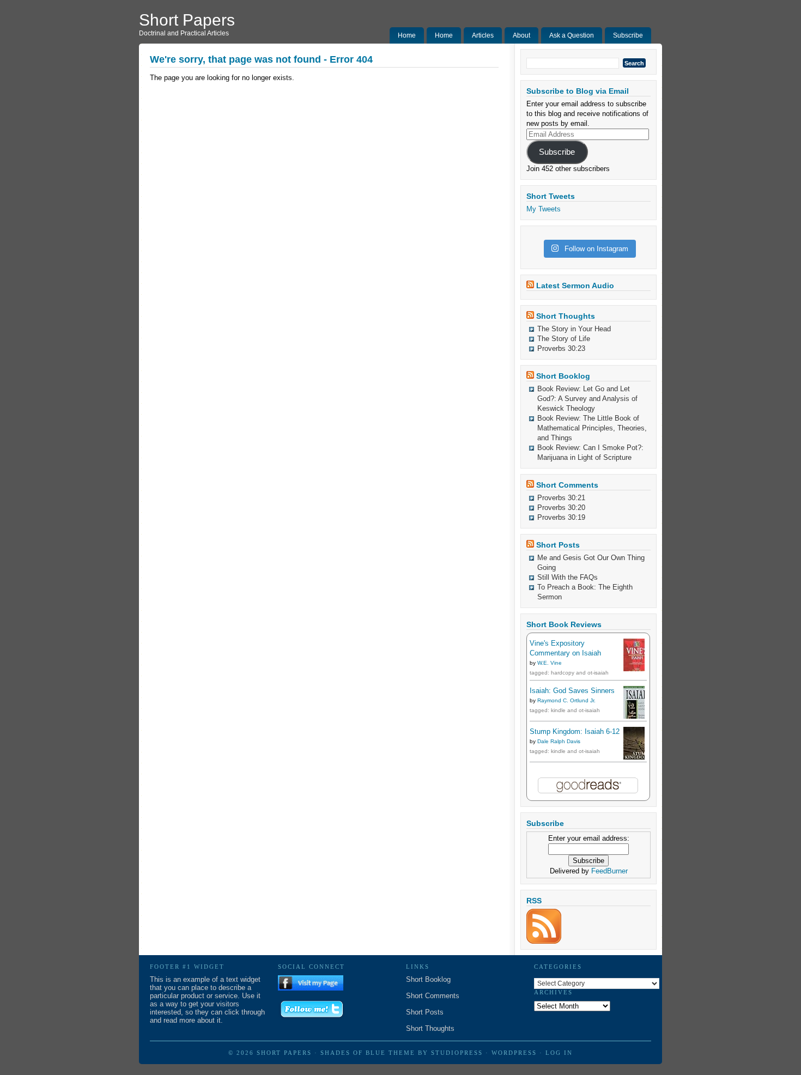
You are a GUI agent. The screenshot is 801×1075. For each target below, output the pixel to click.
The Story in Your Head (574, 329)
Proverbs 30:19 (561, 517)
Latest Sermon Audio (575, 285)
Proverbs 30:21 (561, 498)
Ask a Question (571, 35)
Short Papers (187, 20)
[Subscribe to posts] (543, 941)
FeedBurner (609, 871)
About (521, 35)
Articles (483, 35)
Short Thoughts (565, 316)
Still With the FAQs (567, 577)
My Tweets (543, 209)
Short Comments (567, 485)
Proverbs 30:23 (561, 348)
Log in (559, 1052)
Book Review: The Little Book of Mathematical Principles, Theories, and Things (592, 428)
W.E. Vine (549, 663)
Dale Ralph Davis (558, 741)
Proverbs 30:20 (561, 507)
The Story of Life (563, 339)
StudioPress (457, 1052)
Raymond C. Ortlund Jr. (566, 700)
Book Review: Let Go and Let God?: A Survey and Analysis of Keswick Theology (587, 398)
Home (407, 35)
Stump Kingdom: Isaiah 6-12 (575, 731)
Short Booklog (563, 376)
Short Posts (558, 544)
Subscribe (628, 35)
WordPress (514, 1052)
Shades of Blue (353, 1052)
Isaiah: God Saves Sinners (572, 691)
